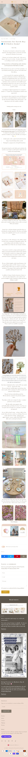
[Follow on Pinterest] (12, 741)
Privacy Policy (4, 568)
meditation (4, 679)
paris (2, 615)
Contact (3, 720)
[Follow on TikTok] (15, 741)
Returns (3, 725)
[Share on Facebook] (4, 556)
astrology (12, 38)
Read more (3, 694)
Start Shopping (14, 521)
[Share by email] (23, 556)
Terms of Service (12, 568)
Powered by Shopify (19, 748)
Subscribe (6, 711)
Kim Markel (6, 375)
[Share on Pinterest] (17, 556)
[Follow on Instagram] (8, 741)
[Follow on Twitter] (5, 741)
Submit (5, 591)
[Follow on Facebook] (2, 741)
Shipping (3, 722)
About (2, 718)
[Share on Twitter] (11, 556)
